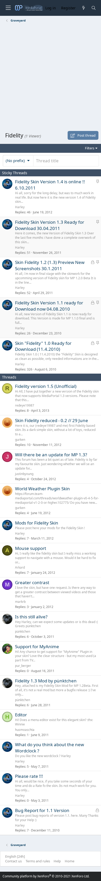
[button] (18, 160)
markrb (20, 601)
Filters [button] (89, 148)
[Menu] (8, 8)
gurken (20, 439)
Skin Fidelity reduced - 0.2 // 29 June (51, 420)
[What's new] (83, 8)
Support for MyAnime (37, 646)
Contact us (13, 861)
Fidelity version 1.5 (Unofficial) (45, 386)
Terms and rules (38, 861)
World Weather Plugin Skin (42, 489)
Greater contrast (32, 582)
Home (69, 861)
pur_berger (23, 665)
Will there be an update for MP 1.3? (51, 455)
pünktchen (22, 631)
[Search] (94, 8)
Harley (20, 207)
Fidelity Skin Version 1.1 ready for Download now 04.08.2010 (49, 306)
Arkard (20, 567)
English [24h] (15, 856)
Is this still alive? (31, 617)
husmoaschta (24, 730)
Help (57, 861)
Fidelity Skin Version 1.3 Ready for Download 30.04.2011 (49, 225)
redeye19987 (24, 405)
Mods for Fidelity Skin (36, 523)
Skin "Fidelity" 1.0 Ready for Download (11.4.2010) (43, 346)
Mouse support (30, 548)
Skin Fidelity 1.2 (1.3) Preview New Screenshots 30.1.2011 (49, 265)
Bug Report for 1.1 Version (42, 810)
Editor (21, 715)
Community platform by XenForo (46, 876)
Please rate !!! (29, 776)
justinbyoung (24, 474)
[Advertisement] (50, 77)
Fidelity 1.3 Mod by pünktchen (46, 681)
